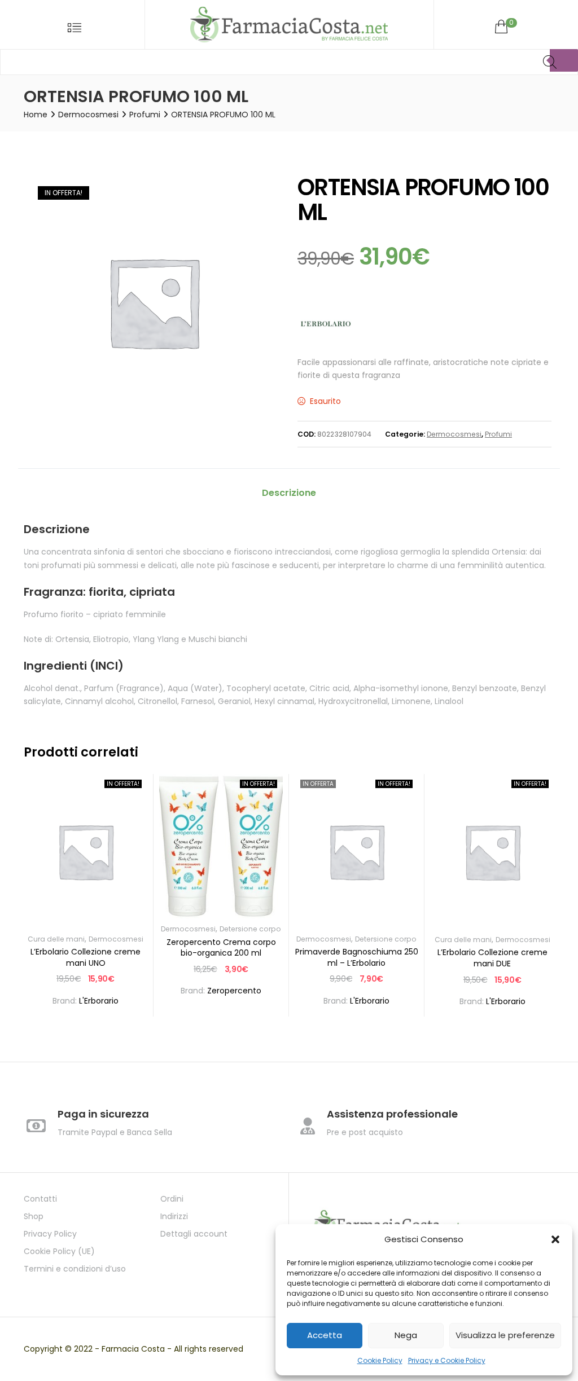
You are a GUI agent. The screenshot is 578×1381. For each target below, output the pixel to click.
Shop (33, 1216)
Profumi (144, 114)
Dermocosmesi (88, 114)
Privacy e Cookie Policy (446, 1360)
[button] (555, 1239)
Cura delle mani (56, 939)
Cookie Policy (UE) (59, 1251)
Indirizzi (174, 1216)
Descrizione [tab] (289, 492)
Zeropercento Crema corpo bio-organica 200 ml (221, 947)
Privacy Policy (50, 1233)
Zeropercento (234, 990)
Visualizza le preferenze (505, 1335)
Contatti (40, 1198)
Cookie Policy (379, 1360)
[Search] (564, 60)
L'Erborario (99, 1000)
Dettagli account (193, 1233)
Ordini (171, 1198)
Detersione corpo (250, 929)
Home (35, 114)
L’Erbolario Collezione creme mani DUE (492, 958)
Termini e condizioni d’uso (75, 1268)
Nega (406, 1335)
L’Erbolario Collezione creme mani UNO (85, 957)
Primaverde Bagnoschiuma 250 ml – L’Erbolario (356, 957)
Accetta (324, 1335)
